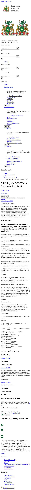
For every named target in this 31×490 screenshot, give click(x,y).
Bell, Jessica (4, 193)
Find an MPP (7, 478)
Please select (4, 196)
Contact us (7, 461)
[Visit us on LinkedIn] (2, 431)
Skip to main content (6, 1)
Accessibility (7, 467)
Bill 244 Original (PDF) (7, 201)
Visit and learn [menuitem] (7, 146)
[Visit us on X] (1, 428)
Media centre (7, 481)
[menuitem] (14, 96)
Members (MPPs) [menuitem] (8, 87)
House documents (8, 475)
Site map (3, 453)
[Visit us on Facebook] (2, 426)
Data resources (8, 482)
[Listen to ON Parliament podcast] (1, 433)
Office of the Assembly (10, 460)
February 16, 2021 (5, 358)
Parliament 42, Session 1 (10, 177)
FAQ (5, 479)
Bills (5, 176)
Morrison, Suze (5, 190)
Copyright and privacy (8, 488)
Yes (15, 413)
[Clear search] (17, 48)
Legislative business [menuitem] (9, 107)
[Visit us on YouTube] (2, 437)
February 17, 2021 (5, 382)
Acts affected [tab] (20, 198)
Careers (6, 463)
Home (5, 173)
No (19, 413)
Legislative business (9, 175)
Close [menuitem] (6, 105)
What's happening (8, 469)
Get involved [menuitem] (7, 128)
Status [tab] (8, 198)
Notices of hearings (9, 484)
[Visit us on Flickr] (2, 434)
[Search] (2, 50)
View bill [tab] (3, 198)
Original (3, 199)
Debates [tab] (14, 198)
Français (6, 61)
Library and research (9, 476)
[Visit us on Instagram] (2, 423)
